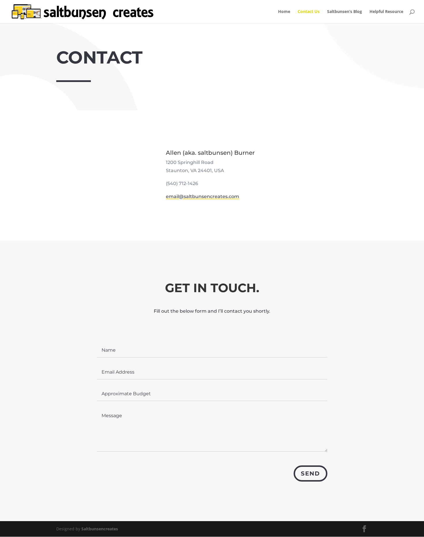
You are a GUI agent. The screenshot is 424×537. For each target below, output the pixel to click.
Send (310, 473)
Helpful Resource (386, 12)
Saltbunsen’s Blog (344, 12)
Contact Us (309, 12)
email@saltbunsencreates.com (202, 196)
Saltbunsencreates (99, 529)
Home (284, 12)
